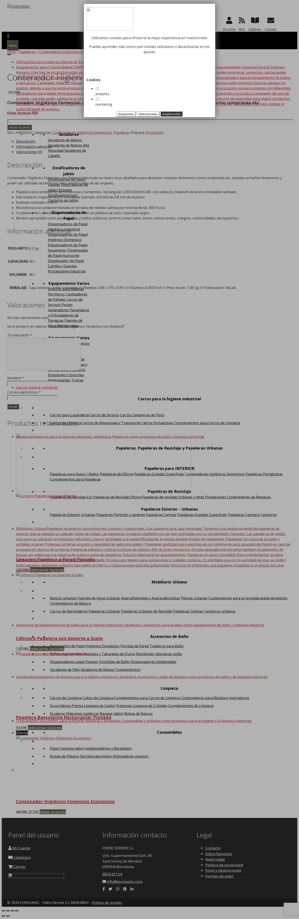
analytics (102, 93)
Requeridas (126, 114)
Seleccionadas (148, 114)
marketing (103, 104)
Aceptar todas (171, 114)
